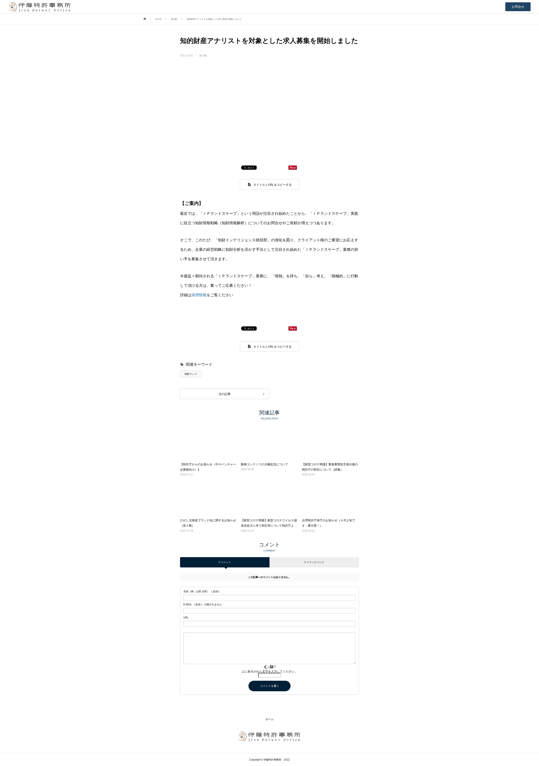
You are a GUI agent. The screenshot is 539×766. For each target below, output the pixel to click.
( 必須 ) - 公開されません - (203, 604)
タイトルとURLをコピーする (272, 184)
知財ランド (190, 373)
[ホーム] (145, 19)
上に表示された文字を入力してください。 (269, 671)
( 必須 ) (201, 591)
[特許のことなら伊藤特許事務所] (39, 6)
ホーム (269, 719)
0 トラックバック (314, 562)
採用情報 (199, 295)
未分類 (203, 55)
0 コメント (225, 562)
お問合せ (518, 6)
